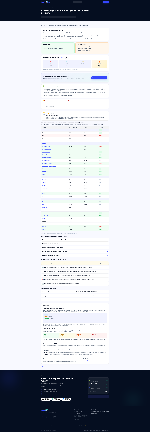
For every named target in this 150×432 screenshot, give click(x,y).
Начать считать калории (80, 222)
